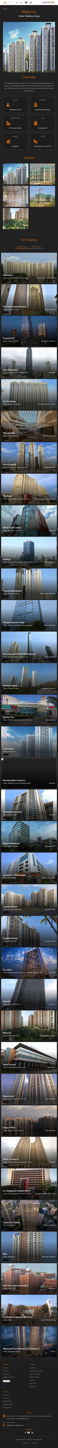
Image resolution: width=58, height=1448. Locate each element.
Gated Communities (34, 1377)
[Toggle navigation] (5, 2)
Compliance (6, 1398)
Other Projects (33, 1386)
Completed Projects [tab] (22, 246)
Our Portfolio (33, 1367)
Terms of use (35, 1443)
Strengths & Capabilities (9, 1377)
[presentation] (4, 45)
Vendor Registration (7, 1404)
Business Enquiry (7, 1401)
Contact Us (5, 1395)
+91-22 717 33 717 (10, 1422)
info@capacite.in (11, 1425)
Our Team (5, 1371)
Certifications (6, 1374)
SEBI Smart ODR (7, 1407)
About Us (5, 1367)
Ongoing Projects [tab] (36, 246)
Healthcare (32, 1380)
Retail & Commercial (35, 1374)
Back (5, 9)
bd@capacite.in (20, 1425)
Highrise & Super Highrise (36, 1371)
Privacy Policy (26, 1443)
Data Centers (33, 1383)
